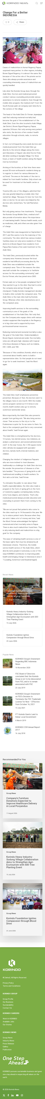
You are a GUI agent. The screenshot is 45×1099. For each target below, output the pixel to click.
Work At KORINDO (10, 1019)
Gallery (5, 1047)
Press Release (8, 1044)
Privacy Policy (8, 983)
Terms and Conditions (11, 986)
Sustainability (8, 1005)
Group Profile (8, 999)
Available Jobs (8, 1022)
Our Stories (7, 1025)
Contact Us (7, 1008)
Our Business (8, 1002)
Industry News (8, 1041)
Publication (7, 1050)
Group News (11, 793)
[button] (41, 3)
